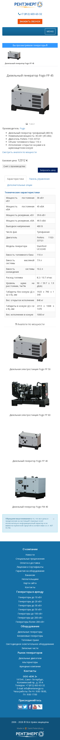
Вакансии (30, 575)
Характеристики (15, 178)
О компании (30, 549)
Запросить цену (48, 170)
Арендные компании (30, 666)
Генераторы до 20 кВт (30, 601)
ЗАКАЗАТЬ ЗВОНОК (30, 21)
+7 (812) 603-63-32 (31, 14)
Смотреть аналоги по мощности (19, 152)
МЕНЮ (50, 32)
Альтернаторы (30, 662)
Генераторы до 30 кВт (30, 605)
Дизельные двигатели (30, 658)
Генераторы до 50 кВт (30, 609)
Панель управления (39, 178)
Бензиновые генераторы (30, 635)
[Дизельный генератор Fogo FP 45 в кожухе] (30, 100)
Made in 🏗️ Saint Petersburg (30, 728)
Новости (30, 554)
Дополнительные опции (19, 185)
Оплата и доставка (30, 562)
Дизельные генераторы (30, 631)
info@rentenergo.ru (33, 688)
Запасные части (30, 648)
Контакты (30, 587)
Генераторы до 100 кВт (30, 613)
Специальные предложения (30, 558)
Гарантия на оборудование (30, 570)
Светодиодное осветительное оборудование (30, 644)
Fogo (22, 128)
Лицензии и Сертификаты (30, 566)
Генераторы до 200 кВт (30, 617)
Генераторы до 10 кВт (30, 597)
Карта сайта (30, 583)
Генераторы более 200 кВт (30, 621)
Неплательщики (30, 579)
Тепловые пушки (30, 640)
